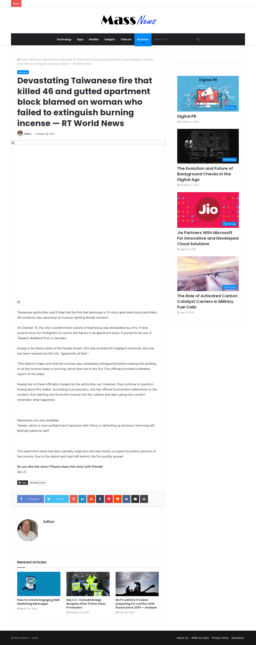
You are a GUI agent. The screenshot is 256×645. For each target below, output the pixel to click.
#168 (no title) (200, 637)
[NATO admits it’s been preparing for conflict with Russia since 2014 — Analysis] (137, 584)
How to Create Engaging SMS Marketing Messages (38, 602)
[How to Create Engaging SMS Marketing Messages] (38, 584)
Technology (64, 39)
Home (24, 59)
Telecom (126, 39)
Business (143, 39)
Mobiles (94, 39)
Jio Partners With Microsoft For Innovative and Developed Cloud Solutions (208, 238)
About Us (183, 637)
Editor (27, 133)
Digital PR (186, 116)
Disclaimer (237, 637)
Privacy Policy (220, 637)
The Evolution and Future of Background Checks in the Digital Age (205, 174)
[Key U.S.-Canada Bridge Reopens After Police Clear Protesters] (88, 584)
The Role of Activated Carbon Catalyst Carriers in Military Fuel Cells (207, 301)
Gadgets (109, 39)
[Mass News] (128, 20)
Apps (80, 39)
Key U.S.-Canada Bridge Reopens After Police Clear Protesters (86, 603)
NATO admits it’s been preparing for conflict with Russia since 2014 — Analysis (136, 603)
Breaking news (37, 482)
